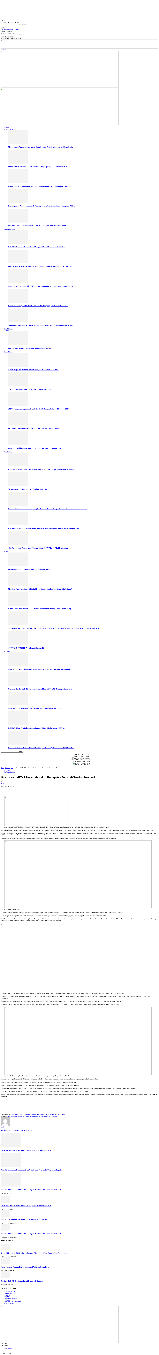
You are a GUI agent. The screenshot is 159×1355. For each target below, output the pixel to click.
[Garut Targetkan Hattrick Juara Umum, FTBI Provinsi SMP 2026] (18, 366)
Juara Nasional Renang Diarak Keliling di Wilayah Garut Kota (25, 1267)
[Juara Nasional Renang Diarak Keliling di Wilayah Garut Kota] (5, 1263)
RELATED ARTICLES (8, 1130)
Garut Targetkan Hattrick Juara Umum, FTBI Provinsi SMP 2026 (33, 370)
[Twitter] (10, 791)
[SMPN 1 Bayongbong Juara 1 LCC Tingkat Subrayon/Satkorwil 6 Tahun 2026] (18, 405)
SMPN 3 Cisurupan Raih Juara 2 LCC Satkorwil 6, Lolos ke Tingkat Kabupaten (31, 1170)
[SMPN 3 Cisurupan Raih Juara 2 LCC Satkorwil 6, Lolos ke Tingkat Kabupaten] (18, 385)
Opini (6, 551)
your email (21, 35)
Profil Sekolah (8, 329)
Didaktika (7, 330)
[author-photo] (5, 1125)
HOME (6, 127)
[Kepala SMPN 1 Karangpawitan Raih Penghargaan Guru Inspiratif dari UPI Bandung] (18, 182)
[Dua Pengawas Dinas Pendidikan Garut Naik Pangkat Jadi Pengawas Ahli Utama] (18, 222)
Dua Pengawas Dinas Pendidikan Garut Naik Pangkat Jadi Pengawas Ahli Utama (39, 225)
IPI (5, 1350)
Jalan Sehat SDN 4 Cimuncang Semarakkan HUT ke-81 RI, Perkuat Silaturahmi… (39, 669)
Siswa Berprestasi (9, 229)
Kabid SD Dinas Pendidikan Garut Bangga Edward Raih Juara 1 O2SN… (36, 247)
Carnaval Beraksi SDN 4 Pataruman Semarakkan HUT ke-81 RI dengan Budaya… (40, 689)
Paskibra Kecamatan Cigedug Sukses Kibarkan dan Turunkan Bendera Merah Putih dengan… (44, 528)
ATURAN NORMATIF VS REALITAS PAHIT (26, 648)
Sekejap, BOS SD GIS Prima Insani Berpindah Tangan (22, 1281)
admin (2, 783)
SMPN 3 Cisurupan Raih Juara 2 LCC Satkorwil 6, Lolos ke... (24, 1220)
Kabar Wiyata (8, 352)
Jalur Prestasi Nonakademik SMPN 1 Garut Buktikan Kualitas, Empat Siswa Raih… (40, 286)
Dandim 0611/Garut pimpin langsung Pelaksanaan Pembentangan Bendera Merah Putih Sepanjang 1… (47, 509)
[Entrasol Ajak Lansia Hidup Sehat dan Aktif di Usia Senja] (18, 345)
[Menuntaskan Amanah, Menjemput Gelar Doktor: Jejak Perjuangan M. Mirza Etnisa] (18, 143)
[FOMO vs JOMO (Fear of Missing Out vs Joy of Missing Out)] (18, 566)
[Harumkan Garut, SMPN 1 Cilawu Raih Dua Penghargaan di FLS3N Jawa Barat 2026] (18, 302)
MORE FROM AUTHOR (24, 1130)
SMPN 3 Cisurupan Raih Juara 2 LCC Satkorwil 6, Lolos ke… (32, 389)
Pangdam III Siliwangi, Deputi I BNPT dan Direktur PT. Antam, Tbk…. (35, 448)
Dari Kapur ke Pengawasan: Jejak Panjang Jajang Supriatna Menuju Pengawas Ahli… (41, 206)
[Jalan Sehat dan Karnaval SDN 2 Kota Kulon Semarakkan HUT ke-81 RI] (18, 705)
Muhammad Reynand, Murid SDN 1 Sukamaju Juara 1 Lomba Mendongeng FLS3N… (41, 325)
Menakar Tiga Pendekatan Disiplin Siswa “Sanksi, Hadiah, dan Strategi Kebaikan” (40, 589)
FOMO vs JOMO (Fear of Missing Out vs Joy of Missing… (30, 569)
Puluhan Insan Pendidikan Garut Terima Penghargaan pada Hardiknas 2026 (37, 167)
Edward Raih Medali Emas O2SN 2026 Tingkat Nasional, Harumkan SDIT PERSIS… (41, 266)
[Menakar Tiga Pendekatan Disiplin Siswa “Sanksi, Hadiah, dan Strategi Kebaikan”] (18, 585)
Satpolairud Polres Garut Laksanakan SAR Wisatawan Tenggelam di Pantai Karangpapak (42, 470)
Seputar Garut (8, 452)
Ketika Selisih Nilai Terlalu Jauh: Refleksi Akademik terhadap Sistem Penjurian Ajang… (41, 609)
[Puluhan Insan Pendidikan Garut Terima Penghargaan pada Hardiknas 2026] (18, 163)
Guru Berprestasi (9, 129)
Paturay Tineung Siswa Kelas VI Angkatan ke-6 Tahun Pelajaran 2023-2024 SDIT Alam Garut (37, 1114)
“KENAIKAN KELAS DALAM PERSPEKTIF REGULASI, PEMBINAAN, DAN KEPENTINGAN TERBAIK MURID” (54, 628)
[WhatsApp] (24, 791)
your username (22, 24)
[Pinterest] (17, 791)
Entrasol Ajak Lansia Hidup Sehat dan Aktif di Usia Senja (30, 348)
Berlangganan (8, 1348)
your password (22, 26)
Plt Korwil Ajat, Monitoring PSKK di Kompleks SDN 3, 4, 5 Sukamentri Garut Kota (32, 1116)
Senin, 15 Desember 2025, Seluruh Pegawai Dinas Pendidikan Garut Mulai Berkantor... (34, 1253)
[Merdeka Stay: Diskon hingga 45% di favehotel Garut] (18, 485)
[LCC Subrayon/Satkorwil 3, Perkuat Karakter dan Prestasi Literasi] (18, 425)
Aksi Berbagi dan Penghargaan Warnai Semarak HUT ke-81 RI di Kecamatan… (39, 548)
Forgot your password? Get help (10, 29)
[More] (30, 791)
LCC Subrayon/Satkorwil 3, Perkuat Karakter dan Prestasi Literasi (33, 429)
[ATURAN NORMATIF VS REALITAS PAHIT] (18, 644)
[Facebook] (4, 791)
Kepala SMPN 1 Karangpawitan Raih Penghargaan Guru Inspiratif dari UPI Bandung (41, 186)
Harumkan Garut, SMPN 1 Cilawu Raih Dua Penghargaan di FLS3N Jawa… (38, 306)
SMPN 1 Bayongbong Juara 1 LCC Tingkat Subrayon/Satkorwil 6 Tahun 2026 (38, 409)
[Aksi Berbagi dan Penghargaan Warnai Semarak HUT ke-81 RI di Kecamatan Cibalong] (18, 544)
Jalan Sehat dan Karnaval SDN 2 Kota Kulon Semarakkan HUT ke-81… (36, 708)
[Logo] (60, 87)
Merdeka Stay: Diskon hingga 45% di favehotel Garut (28, 489)
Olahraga (7, 651)
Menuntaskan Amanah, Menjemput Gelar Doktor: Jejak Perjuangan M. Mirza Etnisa (40, 147)
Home (2, 768)
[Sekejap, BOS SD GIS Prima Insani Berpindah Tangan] (5, 1277)
